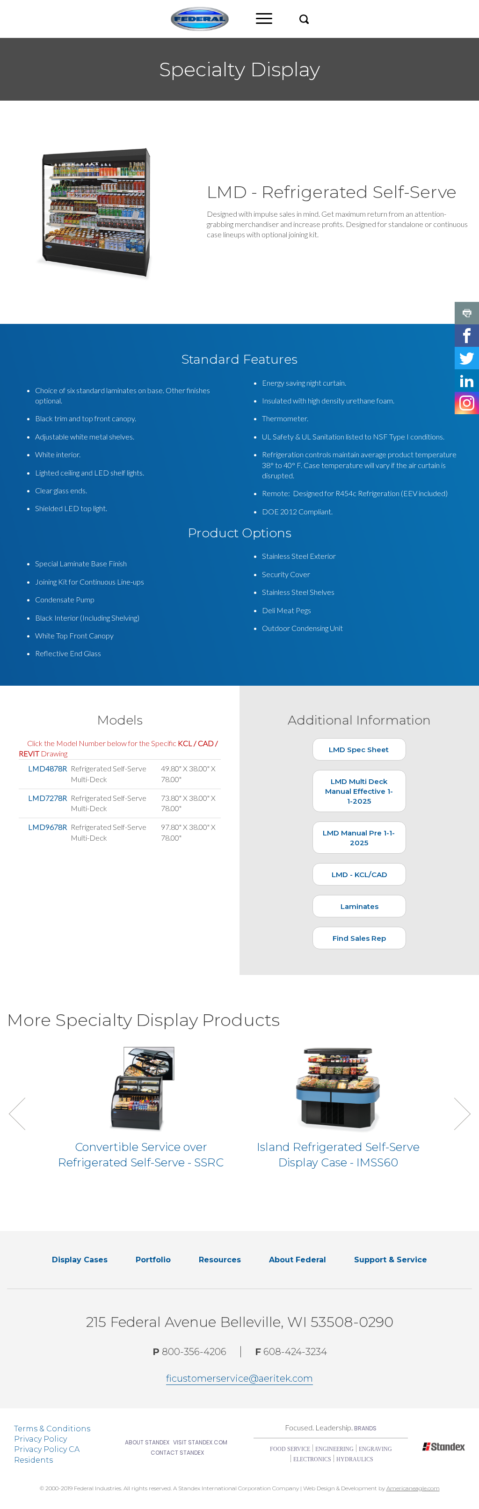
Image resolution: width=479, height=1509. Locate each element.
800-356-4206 (189, 1351)
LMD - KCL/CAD (359, 874)
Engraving (375, 1449)
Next (454, 1113)
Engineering (334, 1449)
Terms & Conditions (52, 1428)
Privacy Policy (40, 1439)
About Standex (147, 1442)
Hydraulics (354, 1459)
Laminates (359, 906)
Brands (365, 1428)
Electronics (312, 1459)
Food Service (290, 1449)
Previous (24, 1113)
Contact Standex (177, 1453)
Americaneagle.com (413, 1488)
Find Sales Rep (359, 938)
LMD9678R (47, 826)
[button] (304, 19)
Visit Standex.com (200, 1442)
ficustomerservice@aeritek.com (239, 1378)
